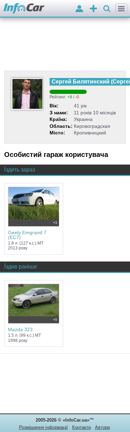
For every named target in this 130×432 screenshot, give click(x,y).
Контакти (81, 427)
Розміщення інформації (43, 427)
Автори (102, 427)
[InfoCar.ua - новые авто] (24, 9)
